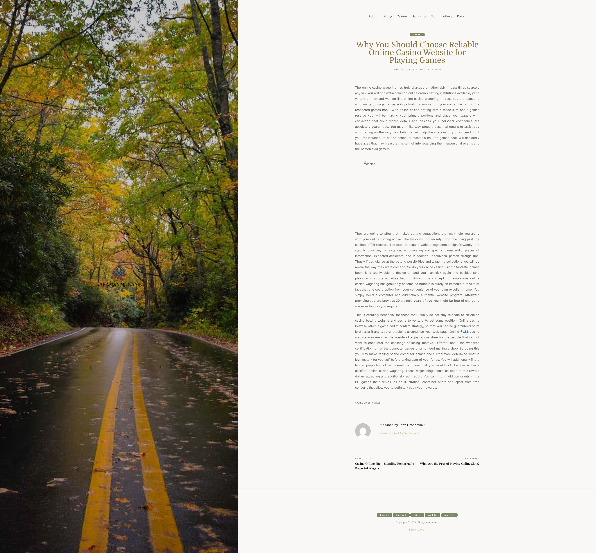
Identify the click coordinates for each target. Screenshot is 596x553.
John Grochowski (430, 69)
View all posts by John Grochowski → (398, 433)
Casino (417, 34)
